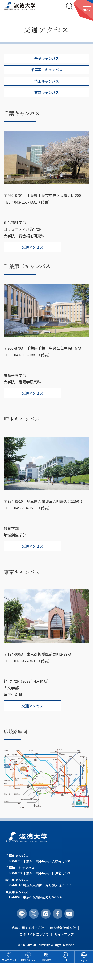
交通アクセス (32, 247)
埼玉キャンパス (46, 81)
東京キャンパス (46, 92)
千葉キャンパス (46, 58)
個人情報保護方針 (63, 927)
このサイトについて (34, 934)
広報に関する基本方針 (28, 927)
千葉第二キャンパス (46, 69)
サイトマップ (64, 934)
